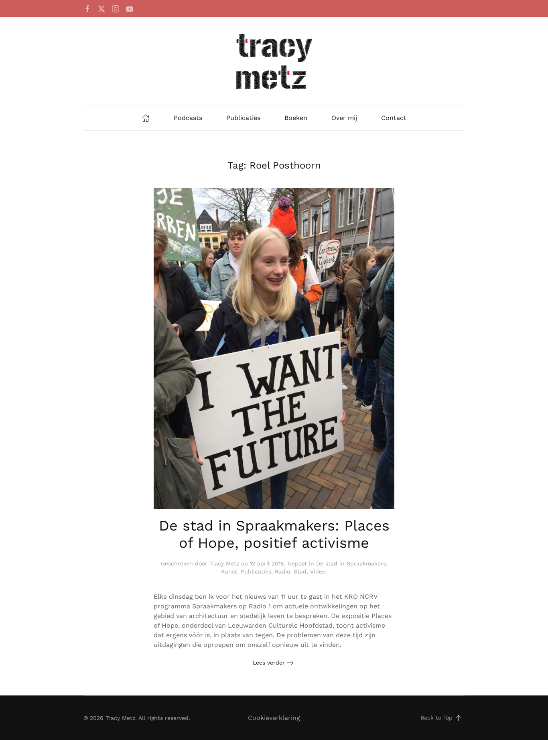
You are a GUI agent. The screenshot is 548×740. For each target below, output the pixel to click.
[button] (459, 718)
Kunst (229, 571)
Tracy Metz (224, 563)
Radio (282, 571)
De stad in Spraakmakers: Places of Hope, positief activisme (274, 534)
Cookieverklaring (274, 718)
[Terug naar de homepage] (274, 61)
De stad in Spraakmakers (351, 563)
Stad (300, 571)
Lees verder (269, 662)
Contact (393, 118)
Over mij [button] (344, 118)
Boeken (295, 118)
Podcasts (188, 118)
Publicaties (243, 118)
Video (317, 571)
